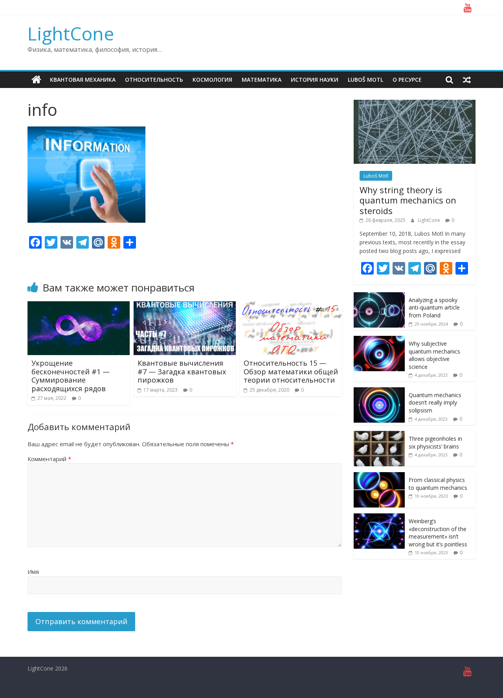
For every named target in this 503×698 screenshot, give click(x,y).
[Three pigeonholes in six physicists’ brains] (379, 435)
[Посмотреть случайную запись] (466, 79)
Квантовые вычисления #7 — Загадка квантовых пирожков (182, 371)
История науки (314, 79)
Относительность (154, 79)
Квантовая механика (83, 79)
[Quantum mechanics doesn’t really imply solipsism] (379, 391)
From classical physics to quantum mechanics (438, 483)
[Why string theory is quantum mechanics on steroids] (414, 104)
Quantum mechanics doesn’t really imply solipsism (435, 402)
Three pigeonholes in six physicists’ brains (435, 442)
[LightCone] (36, 79)
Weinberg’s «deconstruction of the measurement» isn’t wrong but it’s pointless (438, 532)
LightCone (71, 33)
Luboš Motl (365, 79)
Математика (261, 79)
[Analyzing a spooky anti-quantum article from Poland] (379, 296)
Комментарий (49, 459)
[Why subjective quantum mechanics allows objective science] (379, 340)
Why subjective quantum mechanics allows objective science (434, 355)
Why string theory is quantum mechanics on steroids (408, 200)
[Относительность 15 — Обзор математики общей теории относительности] (291, 306)
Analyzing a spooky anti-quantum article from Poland (434, 307)
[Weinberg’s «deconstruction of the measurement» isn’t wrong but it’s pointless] (379, 517)
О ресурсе (407, 79)
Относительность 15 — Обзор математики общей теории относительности (291, 371)
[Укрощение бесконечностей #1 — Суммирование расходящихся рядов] (79, 306)
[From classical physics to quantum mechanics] (379, 476)
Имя (33, 571)
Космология (212, 79)
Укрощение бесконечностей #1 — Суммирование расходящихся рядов (70, 375)
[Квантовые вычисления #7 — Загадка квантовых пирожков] (185, 306)
